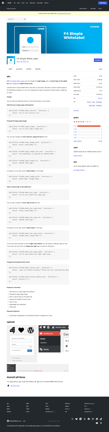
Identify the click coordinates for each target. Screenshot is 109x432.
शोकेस (27, 403)
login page (99, 102)
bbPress (87, 409)
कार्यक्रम (67, 406)
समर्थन (100, 69)
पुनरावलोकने (19, 69)
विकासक (47, 409)
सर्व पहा (100, 141)
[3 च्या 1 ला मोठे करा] (35, 327)
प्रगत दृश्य (76, 110)
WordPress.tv (50, 411)
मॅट (85, 406)
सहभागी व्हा (67, 403)
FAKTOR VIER (21, 61)
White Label (92, 105)
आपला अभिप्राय (78, 141)
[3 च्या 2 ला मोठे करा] (66, 327)
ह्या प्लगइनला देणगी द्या (79, 170)
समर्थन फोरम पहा (78, 155)
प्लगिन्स (27, 409)
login (93, 102)
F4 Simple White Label (17, 81)
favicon (89, 102)
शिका (47, 403)
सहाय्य (47, 406)
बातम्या (8, 406)
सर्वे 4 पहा (100, 98)
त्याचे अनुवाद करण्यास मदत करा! (64, 13)
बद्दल (8, 403)
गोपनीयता (9, 411)
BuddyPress (88, 411)
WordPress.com (89, 403)
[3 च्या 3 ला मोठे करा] (66, 366)
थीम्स (27, 406)
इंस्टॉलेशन (28, 69)
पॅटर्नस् (27, 411)
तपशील (10, 69)
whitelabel (99, 105)
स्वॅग (66, 411)
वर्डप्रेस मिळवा (103, 3)
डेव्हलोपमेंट (38, 69)
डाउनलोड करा (98, 60)
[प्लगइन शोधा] (25, 19)
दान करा (67, 409)
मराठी (24, 421)
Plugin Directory (11, 8)
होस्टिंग (8, 409)
